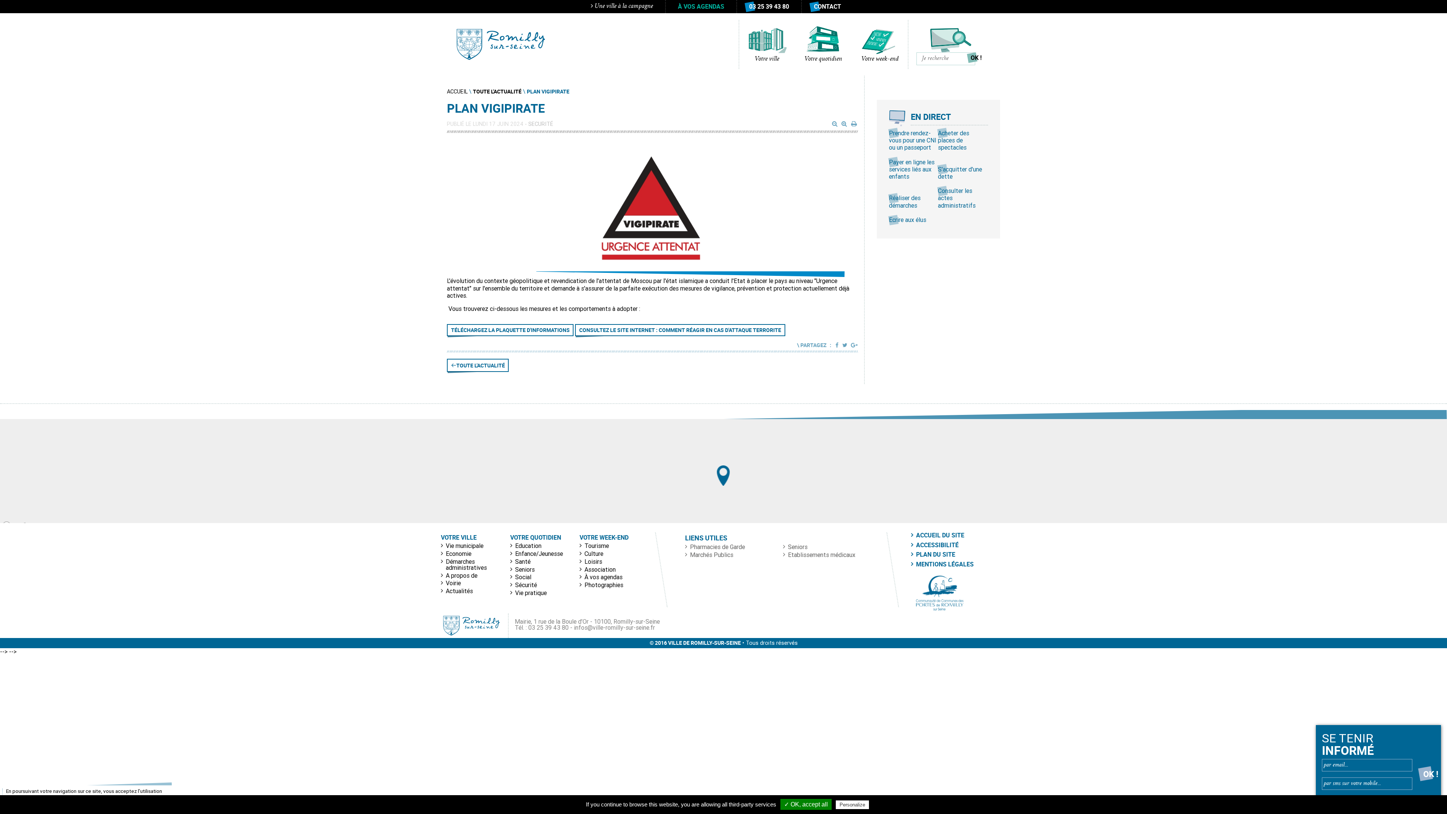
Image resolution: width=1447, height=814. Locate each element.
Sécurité (526, 585)
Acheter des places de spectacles (953, 140)
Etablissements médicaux (821, 555)
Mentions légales (945, 564)
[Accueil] (501, 44)
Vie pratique (531, 593)
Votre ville (767, 59)
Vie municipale (464, 546)
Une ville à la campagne (623, 6)
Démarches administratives (466, 564)
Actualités (459, 591)
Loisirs (593, 561)
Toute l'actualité (480, 365)
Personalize (852, 805)
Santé (523, 561)
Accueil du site (940, 535)
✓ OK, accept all (806, 804)
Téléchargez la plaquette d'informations (510, 330)
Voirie (453, 583)
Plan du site (935, 554)
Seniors (525, 569)
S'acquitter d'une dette (960, 172)
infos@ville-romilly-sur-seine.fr (614, 627)
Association (600, 569)
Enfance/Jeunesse (539, 554)
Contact (827, 6)
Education (528, 546)
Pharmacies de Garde (717, 547)
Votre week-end (880, 59)
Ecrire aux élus (907, 219)
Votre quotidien (823, 59)
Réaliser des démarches (905, 201)
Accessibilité (937, 545)
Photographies (603, 585)
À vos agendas (701, 6)
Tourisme (596, 546)
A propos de (461, 575)
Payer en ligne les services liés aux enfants (912, 169)
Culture (593, 554)
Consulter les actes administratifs (957, 198)
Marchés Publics (711, 555)
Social (523, 577)
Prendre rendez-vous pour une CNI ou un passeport (912, 140)
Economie (458, 554)
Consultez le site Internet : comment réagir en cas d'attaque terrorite (680, 330)
